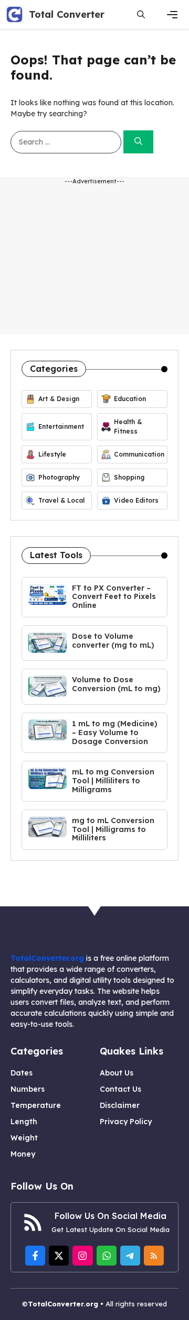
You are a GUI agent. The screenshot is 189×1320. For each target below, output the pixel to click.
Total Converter (66, 14)
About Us (116, 1073)
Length (23, 1121)
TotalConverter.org (47, 958)
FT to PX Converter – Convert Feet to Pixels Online (114, 597)
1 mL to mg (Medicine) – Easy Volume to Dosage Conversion (115, 732)
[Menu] (172, 14)
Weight (24, 1137)
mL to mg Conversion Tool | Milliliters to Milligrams (113, 780)
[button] (141, 14)
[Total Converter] (14, 14)
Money (22, 1154)
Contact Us (120, 1089)
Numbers (27, 1089)
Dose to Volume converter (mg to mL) (113, 640)
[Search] (138, 142)
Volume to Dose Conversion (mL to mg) (116, 684)
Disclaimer (120, 1105)
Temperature (35, 1105)
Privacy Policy (126, 1121)
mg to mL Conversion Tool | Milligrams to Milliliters (113, 829)
